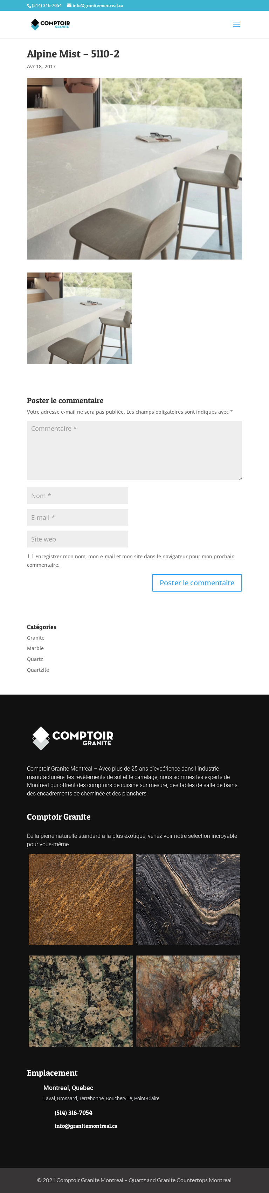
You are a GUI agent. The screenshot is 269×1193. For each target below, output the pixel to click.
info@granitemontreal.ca (86, 1125)
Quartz (35, 659)
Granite (35, 637)
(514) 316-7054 (47, 5)
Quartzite (38, 670)
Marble (35, 648)
